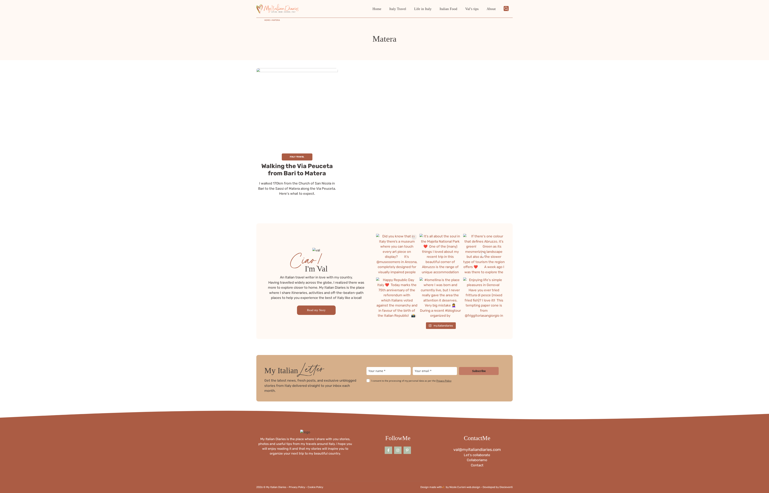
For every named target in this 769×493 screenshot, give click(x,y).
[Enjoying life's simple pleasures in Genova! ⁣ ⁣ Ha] (484, 298)
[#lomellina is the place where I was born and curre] (440, 298)
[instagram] (398, 450)
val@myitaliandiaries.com (477, 449)
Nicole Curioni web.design (464, 487)
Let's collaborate (477, 455)
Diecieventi (506, 487)
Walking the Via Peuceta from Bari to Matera (297, 169)
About (491, 9)
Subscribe (479, 371)
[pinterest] (407, 450)
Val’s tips (472, 9)
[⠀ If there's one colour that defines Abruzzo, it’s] (484, 254)
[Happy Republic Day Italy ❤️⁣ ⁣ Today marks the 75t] (397, 298)
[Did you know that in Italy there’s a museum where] (397, 254)
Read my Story (316, 310)
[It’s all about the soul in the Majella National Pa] (440, 254)
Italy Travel (397, 9)
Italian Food (448, 9)
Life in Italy (423, 9)
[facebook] (388, 450)
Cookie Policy (315, 487)
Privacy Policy (443, 380)
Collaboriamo (477, 460)
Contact (477, 465)
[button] (506, 9)
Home (376, 9)
